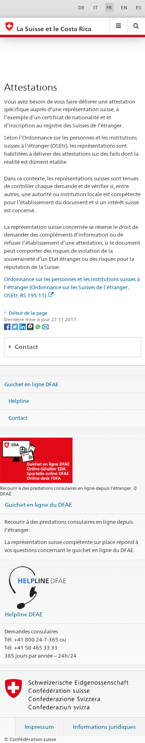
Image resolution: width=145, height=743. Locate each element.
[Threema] (31, 326)
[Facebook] (8, 326)
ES (138, 7)
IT (95, 7)
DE (81, 7)
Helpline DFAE (24, 614)
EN (124, 7)
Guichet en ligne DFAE (31, 384)
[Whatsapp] (38, 326)
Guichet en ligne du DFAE (38, 504)
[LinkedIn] (23, 326)
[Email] (45, 326)
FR (109, 7)
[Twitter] (15, 326)
